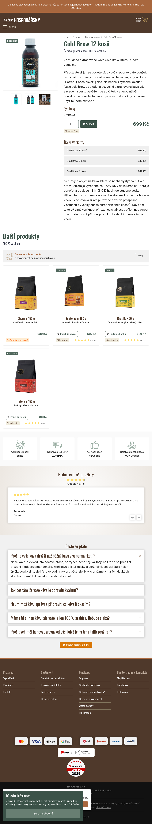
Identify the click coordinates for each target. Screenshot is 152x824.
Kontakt (7, 692)
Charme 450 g (26, 318)
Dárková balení (92, 37)
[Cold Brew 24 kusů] (106, 171)
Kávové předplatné (51, 685)
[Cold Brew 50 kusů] (106, 150)
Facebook (122, 685)
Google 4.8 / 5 (76, 483)
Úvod (66, 37)
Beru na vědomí (43, 813)
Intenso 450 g (26, 401)
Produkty (77, 37)
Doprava (83, 678)
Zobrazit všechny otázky (76, 644)
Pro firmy (8, 685)
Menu (12, 26)
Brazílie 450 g (125, 318)
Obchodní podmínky (89, 685)
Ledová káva (48, 692)
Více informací (103, 807)
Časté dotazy (86, 705)
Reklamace (85, 712)
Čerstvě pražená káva (53, 678)
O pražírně (8, 678)
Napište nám (123, 678)
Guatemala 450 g (76, 318)
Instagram (122, 692)
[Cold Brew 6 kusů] (106, 160)
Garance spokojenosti (90, 699)
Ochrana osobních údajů (92, 692)
